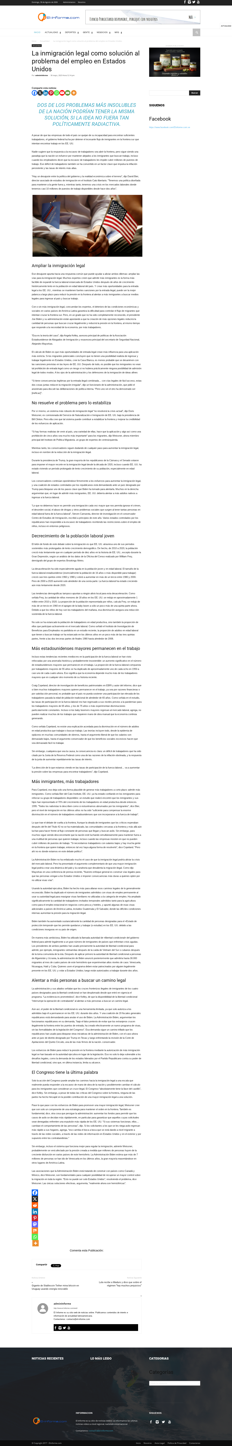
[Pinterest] (51, 93)
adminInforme (41, 75)
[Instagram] (189, 3)
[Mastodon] (35, 1224)
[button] (196, 35)
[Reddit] (35, 1205)
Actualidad (51, 32)
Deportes (70, 32)
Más (117, 32)
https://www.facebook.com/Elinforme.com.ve (169, 127)
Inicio (37, 32)
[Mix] (35, 1230)
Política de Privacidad (177, 1443)
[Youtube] (198, 3)
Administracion (69, 2)
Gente (86, 32)
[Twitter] (194, 3)
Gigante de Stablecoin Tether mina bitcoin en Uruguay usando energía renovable (55, 1287)
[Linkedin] (45, 93)
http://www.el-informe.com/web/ (65, 1308)
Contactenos (194, 1443)
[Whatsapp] (56, 93)
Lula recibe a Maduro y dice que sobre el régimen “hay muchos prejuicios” (120, 1284)
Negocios (102, 32)
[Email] (67, 93)
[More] (73, 93)
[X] (40, 93)
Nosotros (81, 2)
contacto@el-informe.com (101, 1430)
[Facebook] (185, 3)
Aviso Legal (160, 1443)
